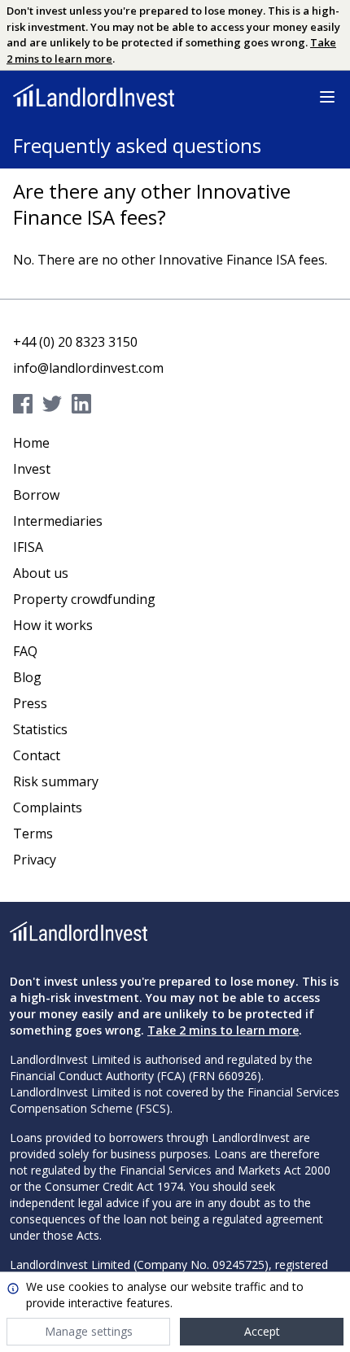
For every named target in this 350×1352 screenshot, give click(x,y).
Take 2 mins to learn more (223, 1030)
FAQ (25, 651)
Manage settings (89, 1331)
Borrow (36, 495)
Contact (36, 755)
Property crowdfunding (84, 599)
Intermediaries (58, 521)
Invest (31, 469)
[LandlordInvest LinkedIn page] (85, 403)
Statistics (40, 729)
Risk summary (55, 781)
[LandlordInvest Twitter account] (55, 403)
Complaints (47, 807)
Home (31, 443)
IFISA (28, 547)
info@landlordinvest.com (88, 368)
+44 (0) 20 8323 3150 (75, 342)
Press (30, 703)
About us (40, 573)
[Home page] (93, 95)
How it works (53, 625)
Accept (262, 1331)
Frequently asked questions (137, 145)
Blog (27, 677)
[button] (327, 97)
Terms (33, 833)
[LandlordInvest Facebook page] (26, 403)
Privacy (34, 860)
